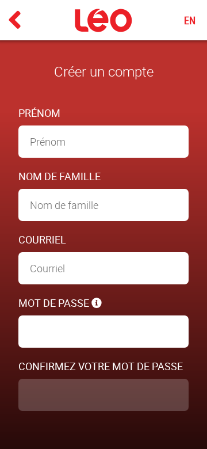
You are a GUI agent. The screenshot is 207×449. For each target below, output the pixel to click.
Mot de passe (54, 303)
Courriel (42, 239)
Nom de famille (59, 176)
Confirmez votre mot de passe (100, 366)
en (189, 20)
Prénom (39, 113)
